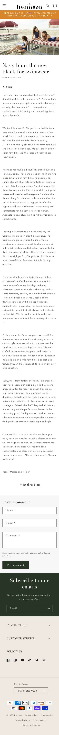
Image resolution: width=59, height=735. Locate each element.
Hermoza (18, 715)
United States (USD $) (28, 690)
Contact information (31, 725)
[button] (4, 5)
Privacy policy (47, 715)
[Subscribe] (48, 608)
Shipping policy (40, 720)
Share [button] (9, 86)
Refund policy (31, 715)
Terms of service (23, 720)
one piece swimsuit (37, 173)
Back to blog (31, 485)
